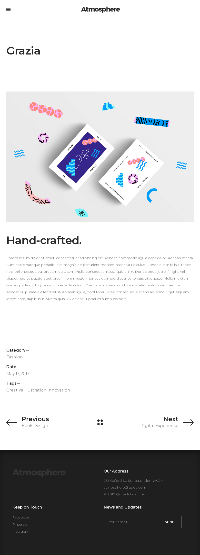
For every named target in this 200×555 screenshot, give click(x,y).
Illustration (35, 390)
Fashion (14, 357)
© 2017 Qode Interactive (124, 494)
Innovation (59, 390)
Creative (14, 390)
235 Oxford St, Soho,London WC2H (133, 480)
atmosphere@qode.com (125, 487)
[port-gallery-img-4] (100, 156)
